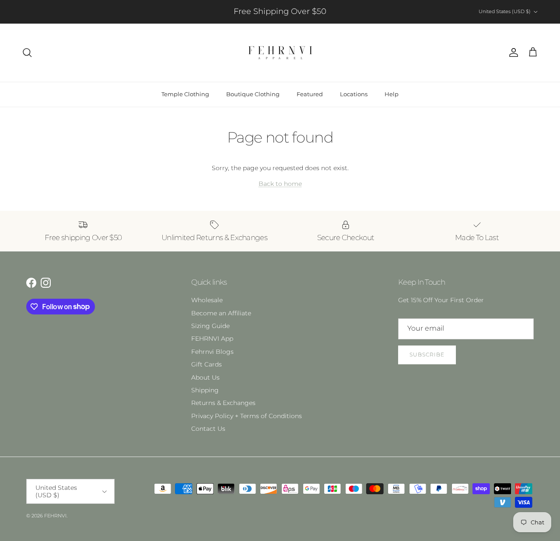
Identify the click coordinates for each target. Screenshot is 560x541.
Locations (354, 94)
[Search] (27, 52)
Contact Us (208, 429)
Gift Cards (206, 364)
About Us (205, 377)
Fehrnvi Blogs (212, 352)
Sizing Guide (210, 326)
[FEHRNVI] (280, 52)
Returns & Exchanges (223, 403)
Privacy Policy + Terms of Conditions (246, 416)
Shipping (205, 390)
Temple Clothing (185, 94)
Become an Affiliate (221, 313)
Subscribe (427, 354)
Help (392, 94)
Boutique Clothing (253, 94)
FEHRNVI (55, 516)
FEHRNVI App (212, 338)
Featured (310, 94)
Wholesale (207, 300)
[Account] (512, 52)
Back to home (280, 184)
